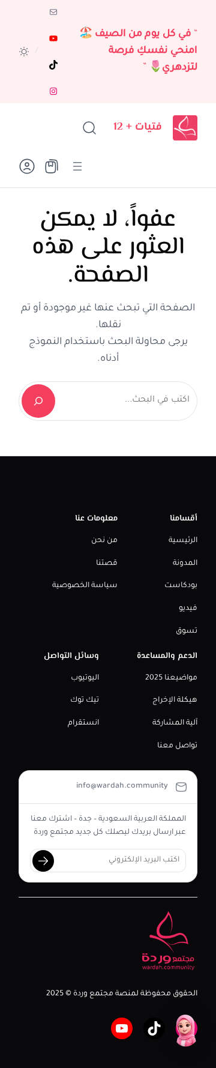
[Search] (38, 401)
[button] (24, 51)
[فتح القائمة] (77, 166)
